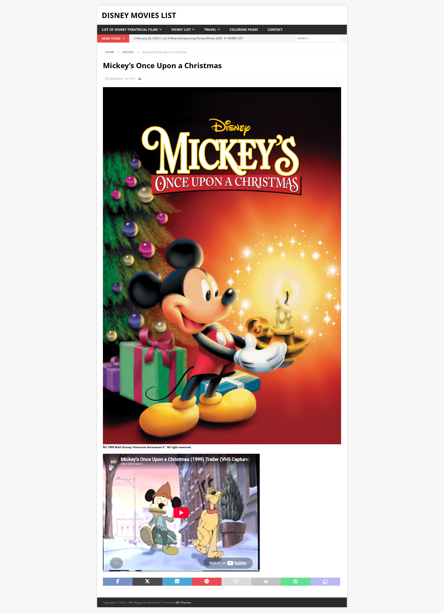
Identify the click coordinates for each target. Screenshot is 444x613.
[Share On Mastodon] (325, 582)
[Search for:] (318, 38)
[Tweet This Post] (147, 582)
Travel (210, 29)
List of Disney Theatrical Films (130, 29)
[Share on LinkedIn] (177, 582)
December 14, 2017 (122, 79)
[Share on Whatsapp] (296, 582)
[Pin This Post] (207, 582)
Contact (275, 29)
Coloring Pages (244, 29)
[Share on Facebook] (118, 582)
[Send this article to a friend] (236, 582)
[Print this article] (266, 582)
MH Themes (183, 602)
